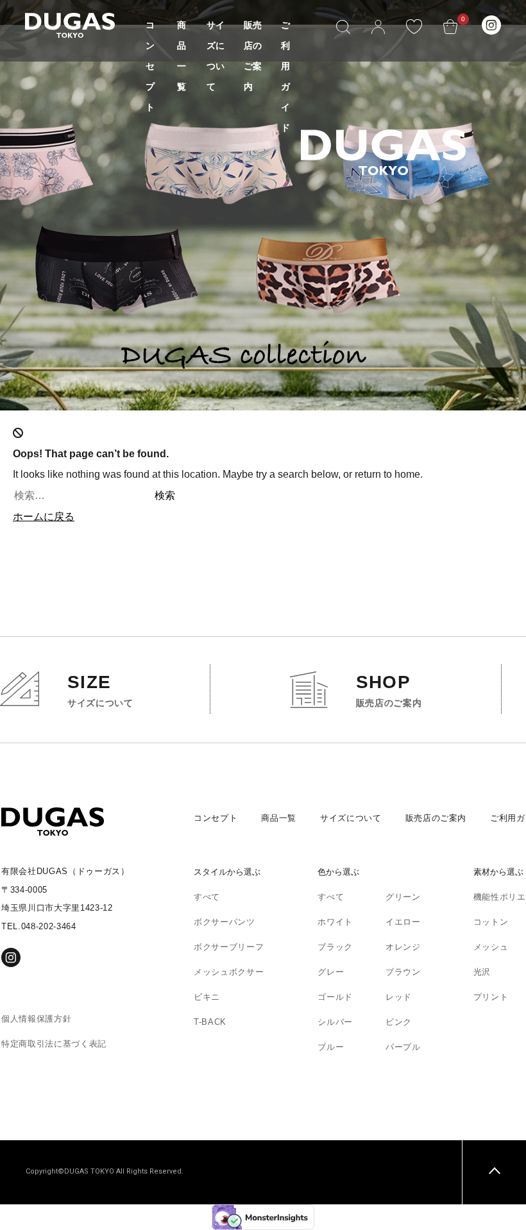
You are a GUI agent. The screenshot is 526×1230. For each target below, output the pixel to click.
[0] (450, 23)
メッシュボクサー (229, 972)
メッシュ (491, 947)
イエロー (403, 922)
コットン (491, 922)
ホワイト (335, 922)
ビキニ (207, 997)
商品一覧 (278, 818)
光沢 (482, 972)
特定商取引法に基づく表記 (53, 1044)
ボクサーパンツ (224, 922)
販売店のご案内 (436, 818)
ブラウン (403, 972)
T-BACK (210, 1022)
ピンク (399, 1022)
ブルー (331, 1047)
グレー (331, 972)
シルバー (335, 1022)
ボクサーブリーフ (229, 947)
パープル (403, 1047)
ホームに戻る (43, 516)
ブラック (335, 947)
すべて (207, 897)
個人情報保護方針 (36, 1019)
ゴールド (335, 997)
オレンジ (403, 947)
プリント (491, 997)
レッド (399, 997)
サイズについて (351, 818)
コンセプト (150, 66)
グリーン (403, 897)
